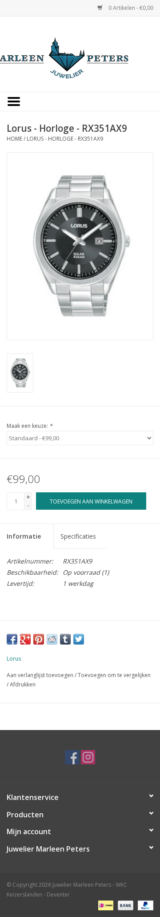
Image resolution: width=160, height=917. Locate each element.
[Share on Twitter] (78, 639)
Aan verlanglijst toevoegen (40, 675)
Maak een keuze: (29, 426)
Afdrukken (23, 684)
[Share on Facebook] (12, 639)
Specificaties (78, 536)
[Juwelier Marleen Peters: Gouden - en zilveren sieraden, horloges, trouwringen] (80, 53)
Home (14, 138)
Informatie (24, 536)
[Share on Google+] (25, 639)
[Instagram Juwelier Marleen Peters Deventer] (88, 757)
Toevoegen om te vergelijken (114, 675)
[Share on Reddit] (52, 639)
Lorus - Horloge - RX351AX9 (65, 138)
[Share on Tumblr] (65, 639)
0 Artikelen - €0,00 (130, 8)
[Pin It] (38, 639)
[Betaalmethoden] (105, 905)
